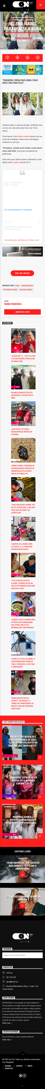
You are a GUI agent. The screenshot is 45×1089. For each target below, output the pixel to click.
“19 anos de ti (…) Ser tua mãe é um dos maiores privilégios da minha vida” (23, 358)
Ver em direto (22, 273)
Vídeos (29, 1066)
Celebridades (17, 20)
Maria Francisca (23, 38)
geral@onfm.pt (12, 982)
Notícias (29, 20)
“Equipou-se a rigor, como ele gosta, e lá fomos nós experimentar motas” (22, 546)
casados (16, 162)
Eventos (19, 1066)
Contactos (9, 1068)
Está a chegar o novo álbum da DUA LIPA (23, 898)
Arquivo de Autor (22, 312)
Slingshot (10, 1062)
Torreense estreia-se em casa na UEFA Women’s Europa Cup (23, 780)
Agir (17, 286)
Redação (7, 795)
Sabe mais (6, 1023)
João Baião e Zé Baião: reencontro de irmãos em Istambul (21, 431)
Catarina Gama (10, 290)
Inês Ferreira (8, 756)
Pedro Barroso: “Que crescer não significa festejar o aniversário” (23, 865)
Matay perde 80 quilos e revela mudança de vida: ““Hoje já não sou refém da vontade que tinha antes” (22, 741)
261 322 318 (11, 977)
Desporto (7, 767)
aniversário (27, 286)
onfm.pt (9, 973)
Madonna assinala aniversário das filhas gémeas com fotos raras (22, 819)
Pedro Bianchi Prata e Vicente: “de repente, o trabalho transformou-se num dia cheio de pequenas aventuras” (22, 703)
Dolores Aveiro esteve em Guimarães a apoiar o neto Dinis (22, 395)
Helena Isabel (23, 136)
